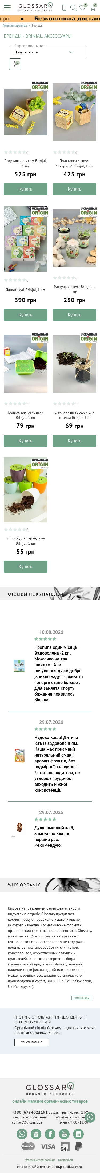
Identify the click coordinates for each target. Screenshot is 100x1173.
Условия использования (40, 1160)
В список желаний (40, 94)
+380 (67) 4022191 (30, 1112)
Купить (25, 189)
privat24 (65, 1146)
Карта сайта (65, 1160)
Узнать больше (31, 1042)
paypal (78, 1146)
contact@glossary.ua (27, 1122)
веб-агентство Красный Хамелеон (61, 1166)
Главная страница (15, 25)
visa (47, 1146)
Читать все (81, 997)
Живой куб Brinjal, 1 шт (25, 289)
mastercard (28, 1146)
